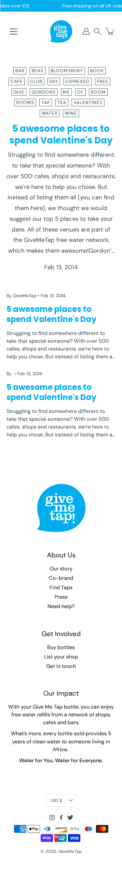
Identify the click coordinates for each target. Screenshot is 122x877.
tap (45, 102)
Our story (61, 568)
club (36, 81)
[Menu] (14, 31)
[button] (97, 31)
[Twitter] (70, 817)
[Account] (86, 31)
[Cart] (110, 31)
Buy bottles (61, 647)
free (102, 81)
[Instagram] (52, 817)
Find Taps (61, 587)
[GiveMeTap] (61, 31)
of (80, 92)
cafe (16, 81)
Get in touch (61, 666)
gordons (44, 92)
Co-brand (61, 578)
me (66, 92)
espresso (77, 81)
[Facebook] (61, 817)
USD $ (56, 800)
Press (61, 596)
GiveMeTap (70, 851)
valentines (88, 102)
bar (19, 70)
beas (38, 70)
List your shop (61, 656)
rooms (25, 102)
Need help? (61, 606)
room (98, 92)
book (97, 70)
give (18, 92)
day (53, 81)
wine (71, 113)
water (50, 113)
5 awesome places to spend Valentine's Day (61, 134)
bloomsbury (67, 70)
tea (61, 102)
